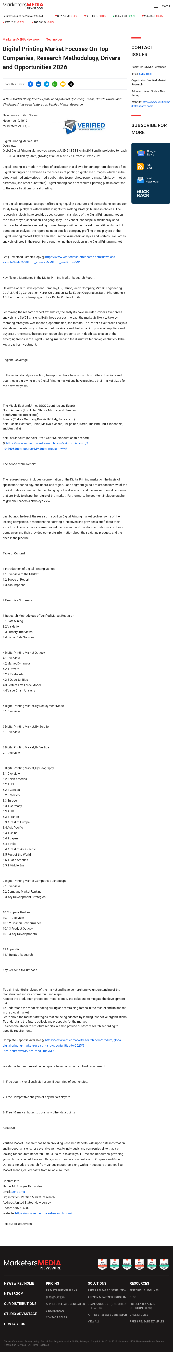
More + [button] (166, 6)
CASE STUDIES (139, 1314)
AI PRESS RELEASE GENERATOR (65, 1304)
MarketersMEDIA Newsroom (22, 39)
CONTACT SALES (56, 1317)
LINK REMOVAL (55, 1310)
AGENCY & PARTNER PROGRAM (107, 1297)
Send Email (18, 1191)
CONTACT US (14, 1324)
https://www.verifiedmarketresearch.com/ (43, 1213)
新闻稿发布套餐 (55, 1297)
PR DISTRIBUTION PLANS (61, 1290)
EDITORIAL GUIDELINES (144, 1290)
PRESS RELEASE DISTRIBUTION (107, 1290)
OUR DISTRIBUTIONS (20, 1304)
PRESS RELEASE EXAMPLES (147, 1321)
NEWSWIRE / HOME (19, 1283)
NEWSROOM (13, 1294)
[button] (155, 6)
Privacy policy (32, 1341)
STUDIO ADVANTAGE (20, 1314)
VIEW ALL (94, 1321)
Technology (54, 39)
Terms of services (13, 1341)
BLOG (133, 1297)
